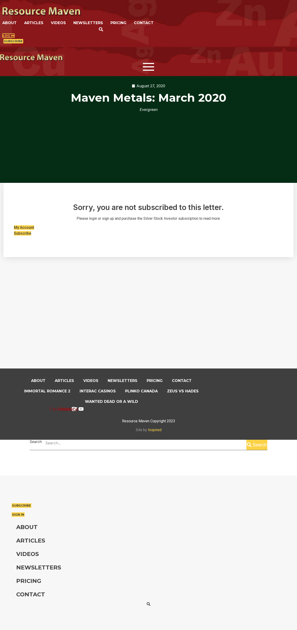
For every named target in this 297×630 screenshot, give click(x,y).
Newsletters (88, 23)
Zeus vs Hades (183, 391)
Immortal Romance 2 (47, 391)
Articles (33, 23)
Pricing (118, 23)
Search (36, 442)
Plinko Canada (141, 391)
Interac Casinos (98, 391)
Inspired (154, 430)
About (9, 23)
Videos (58, 23)
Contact (144, 23)
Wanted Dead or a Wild (111, 401)
